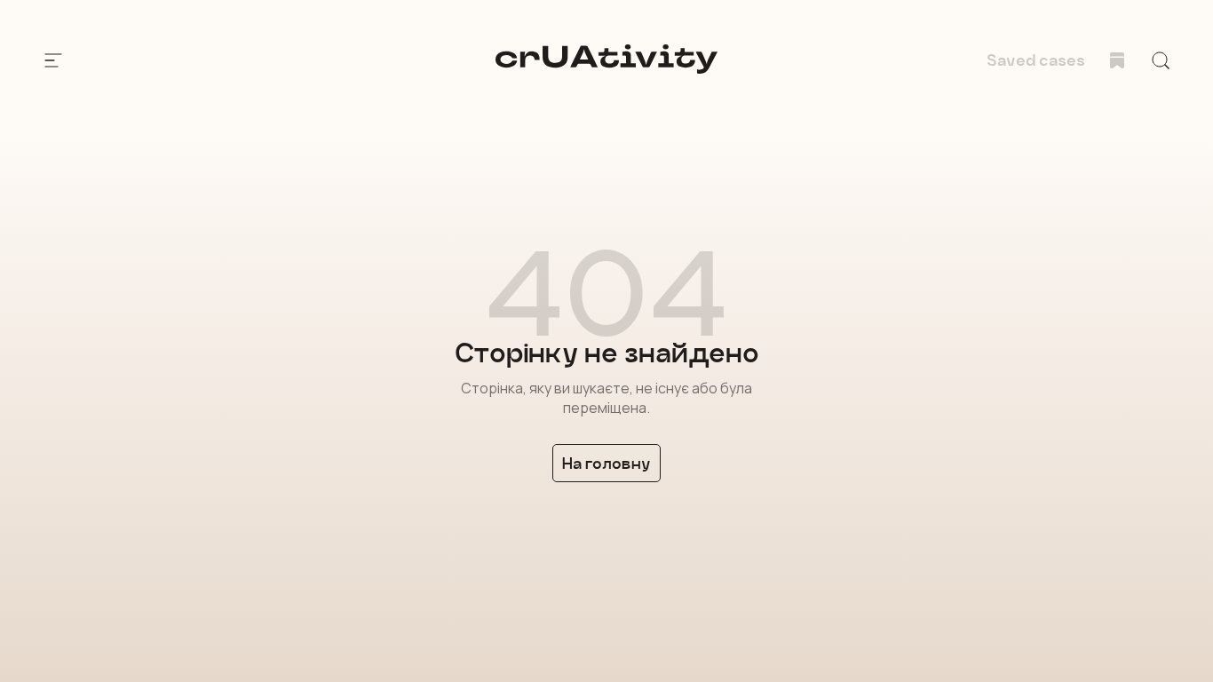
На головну (606, 463)
